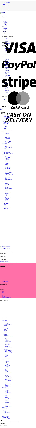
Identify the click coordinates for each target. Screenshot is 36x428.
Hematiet (6, 370)
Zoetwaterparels (7, 76)
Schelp (6, 73)
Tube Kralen (7, 180)
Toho (6, 178)
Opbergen (6, 355)
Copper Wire (7, 185)
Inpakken (6, 50)
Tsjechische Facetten (7, 75)
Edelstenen (3, 94)
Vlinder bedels (7, 142)
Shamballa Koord (7, 90)
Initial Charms (6, 41)
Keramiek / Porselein (8, 166)
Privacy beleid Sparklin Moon (6, 282)
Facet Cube (6, 60)
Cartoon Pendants (6, 116)
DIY (2, 295)
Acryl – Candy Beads (8, 156)
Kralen (3, 56)
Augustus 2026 (5, 28)
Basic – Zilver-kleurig (7, 48)
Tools (5, 51)
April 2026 (5, 126)
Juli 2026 (5, 329)
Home (1, 108)
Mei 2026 (5, 125)
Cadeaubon (5, 129)
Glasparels (6, 64)
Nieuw (3, 26)
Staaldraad (7, 198)
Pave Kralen (7, 173)
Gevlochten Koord (8, 187)
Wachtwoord (2, 423)
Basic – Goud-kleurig (7, 47)
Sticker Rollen (6, 120)
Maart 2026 (5, 31)
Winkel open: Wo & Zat (5, 417)
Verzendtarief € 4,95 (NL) (6, 2)
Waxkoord (6, 92)
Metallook (6, 68)
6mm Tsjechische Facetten (8, 324)
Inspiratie (5, 128)
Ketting (6, 190)
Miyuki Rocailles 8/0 (7, 70)
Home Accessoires (6, 97)
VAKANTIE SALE (5, 27)
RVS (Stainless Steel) (6, 54)
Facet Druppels (7, 61)
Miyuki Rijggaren (7, 192)
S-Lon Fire (6, 194)
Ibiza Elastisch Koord (7, 83)
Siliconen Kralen (7, 177)
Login (5, 425)
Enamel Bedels (7, 40)
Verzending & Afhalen (5, 281)
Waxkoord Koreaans (8, 406)
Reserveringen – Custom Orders (8, 130)
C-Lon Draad (6, 80)
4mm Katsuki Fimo (6, 118)
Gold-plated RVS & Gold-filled (8, 153)
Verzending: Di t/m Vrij (5, 9)
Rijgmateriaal (4, 387)
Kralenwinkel (4, 287)
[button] (1, 109)
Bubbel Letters (7, 59)
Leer (5, 85)
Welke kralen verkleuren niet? (6, 297)
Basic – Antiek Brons (8, 147)
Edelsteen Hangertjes (7, 207)
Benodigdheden (4, 45)
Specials (4, 49)
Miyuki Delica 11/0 (7, 69)
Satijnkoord (6, 88)
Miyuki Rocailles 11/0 (8, 171)
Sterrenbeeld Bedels (7, 43)
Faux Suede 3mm (7, 82)
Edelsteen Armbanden (7, 412)
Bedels (3, 131)
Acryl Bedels (5, 21)
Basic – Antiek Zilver (8, 351)
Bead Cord (7, 183)
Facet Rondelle (7, 62)
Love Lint (6, 397)
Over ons (3, 286)
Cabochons (6, 38)
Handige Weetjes (5, 33)
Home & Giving (4, 96)
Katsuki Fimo (6, 65)
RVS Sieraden (5, 101)
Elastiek (6, 391)
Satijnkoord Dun (7, 402)
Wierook (5, 205)
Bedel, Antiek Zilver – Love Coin (5, 248)
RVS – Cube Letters (7, 72)
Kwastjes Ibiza (7, 138)
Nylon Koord (6, 87)
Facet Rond (7, 366)
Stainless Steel (7, 42)
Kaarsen (4, 98)
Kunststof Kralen (8, 167)
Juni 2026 (5, 29)
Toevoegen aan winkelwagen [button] (4, 261)
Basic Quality (5, 46)
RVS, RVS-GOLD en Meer (8, 71)
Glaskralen (6, 63)
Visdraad (6, 91)
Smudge (4, 99)
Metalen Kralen (7, 67)
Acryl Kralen (7, 361)
